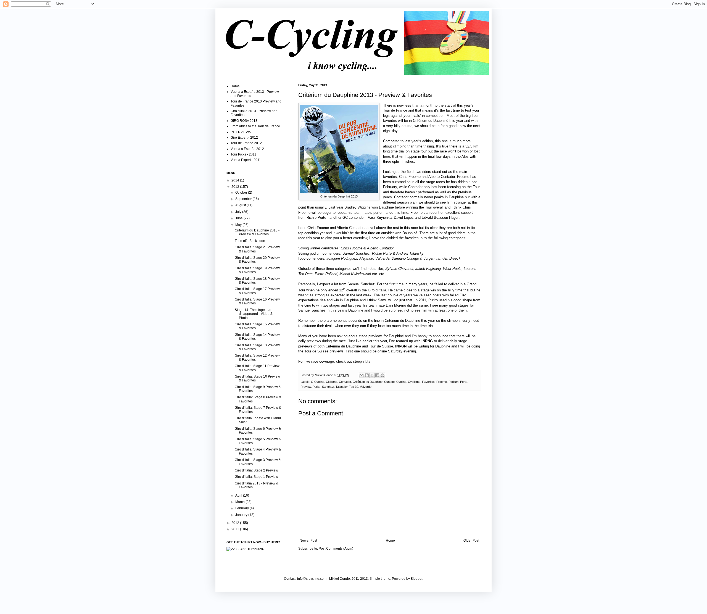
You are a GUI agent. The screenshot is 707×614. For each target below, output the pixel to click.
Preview (305, 386)
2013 (235, 187)
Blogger (416, 579)
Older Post (471, 540)
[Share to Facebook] (377, 375)
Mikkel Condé (324, 375)
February (242, 508)
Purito (316, 386)
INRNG (427, 341)
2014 (235, 180)
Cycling (401, 381)
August (241, 205)
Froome (441, 381)
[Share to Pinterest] (382, 375)
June (239, 218)
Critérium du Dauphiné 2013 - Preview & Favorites (257, 232)
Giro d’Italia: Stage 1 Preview (256, 477)
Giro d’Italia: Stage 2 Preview (256, 470)
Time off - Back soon (250, 241)
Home (390, 540)
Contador (345, 381)
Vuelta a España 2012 (247, 149)
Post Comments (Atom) (336, 548)
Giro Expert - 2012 (244, 137)
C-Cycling (317, 381)
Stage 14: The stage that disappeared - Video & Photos (254, 314)
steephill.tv (361, 361)
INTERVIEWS (241, 132)
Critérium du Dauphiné (367, 381)
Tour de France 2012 (246, 143)
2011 (235, 529)
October (241, 192)
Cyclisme (414, 381)
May (238, 225)
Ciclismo (331, 381)
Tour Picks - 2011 (243, 154)
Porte (463, 381)
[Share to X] (372, 375)
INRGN (401, 346)
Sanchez (328, 386)
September (244, 199)
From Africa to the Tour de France (255, 126)
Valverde (365, 386)
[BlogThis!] (367, 375)
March (240, 502)
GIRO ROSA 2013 (244, 121)
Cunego (389, 381)
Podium (453, 381)
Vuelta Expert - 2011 (246, 160)
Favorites (428, 381)
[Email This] (361, 375)
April (239, 495)
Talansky (341, 386)
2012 (235, 523)
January (241, 515)
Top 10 (353, 386)
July (238, 212)
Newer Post (308, 540)
